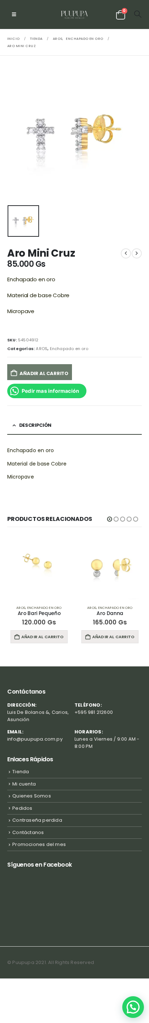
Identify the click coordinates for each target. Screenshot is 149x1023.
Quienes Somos (31, 795)
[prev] (126, 253)
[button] (14, 14)
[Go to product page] (39, 567)
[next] (137, 253)
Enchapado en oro (69, 348)
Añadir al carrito (44, 373)
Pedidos (22, 808)
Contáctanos (28, 832)
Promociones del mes (39, 844)
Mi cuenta (24, 783)
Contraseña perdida (37, 820)
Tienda (20, 771)
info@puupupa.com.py (35, 739)
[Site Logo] (74, 14)
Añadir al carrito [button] (42, 637)
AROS (41, 348)
